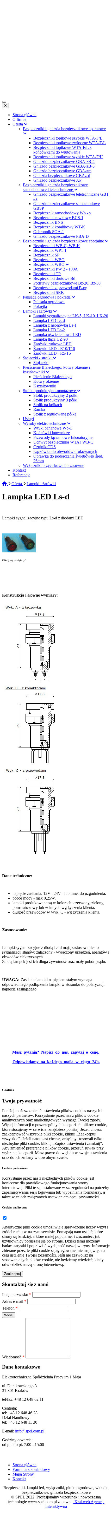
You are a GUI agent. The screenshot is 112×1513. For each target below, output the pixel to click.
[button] (4, 1218)
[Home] (5, 483)
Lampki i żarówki (41, 483)
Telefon (10, 1308)
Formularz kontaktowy (31, 1469)
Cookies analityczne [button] (14, 1207)
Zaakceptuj (12, 1274)
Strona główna (24, 1465)
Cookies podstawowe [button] (15, 1168)
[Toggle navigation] (4, 102)
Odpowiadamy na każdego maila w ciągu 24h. (56, 1062)
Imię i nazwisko (16, 1294)
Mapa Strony (23, 1474)
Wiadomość (13, 1357)
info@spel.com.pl (29, 1431)
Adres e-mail (14, 1301)
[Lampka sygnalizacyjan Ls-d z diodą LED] (19, 551)
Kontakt (19, 1479)
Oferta (17, 483)
